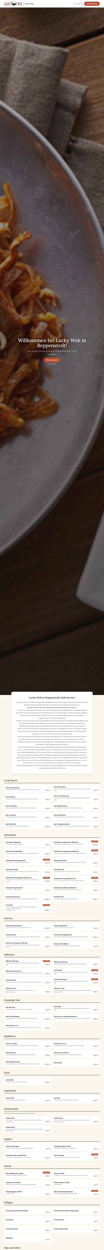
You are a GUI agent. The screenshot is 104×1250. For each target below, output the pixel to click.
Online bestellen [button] (92, 4)
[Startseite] (13, 4)
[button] (27, 789)
